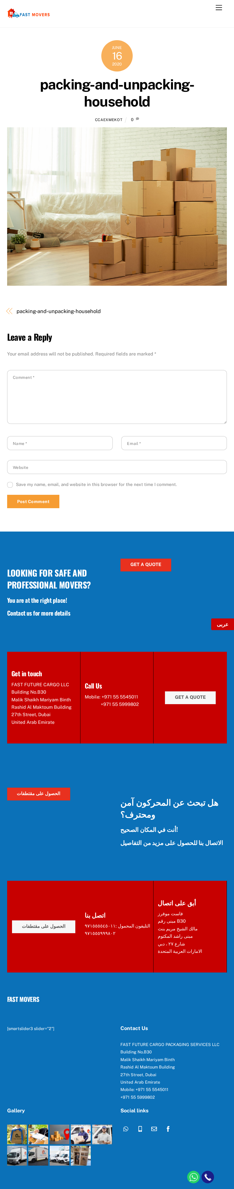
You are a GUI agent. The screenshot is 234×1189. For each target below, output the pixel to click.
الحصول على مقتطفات (38, 793)
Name (20, 443)
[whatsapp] (126, 1128)
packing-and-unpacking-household (117, 93)
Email (134, 443)
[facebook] (168, 1128)
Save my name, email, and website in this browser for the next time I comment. (96, 484)
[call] (140, 1128)
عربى (223, 624)
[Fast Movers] (28, 17)
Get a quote (145, 564)
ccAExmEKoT (108, 120)
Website (21, 467)
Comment (24, 377)
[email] (154, 1128)
